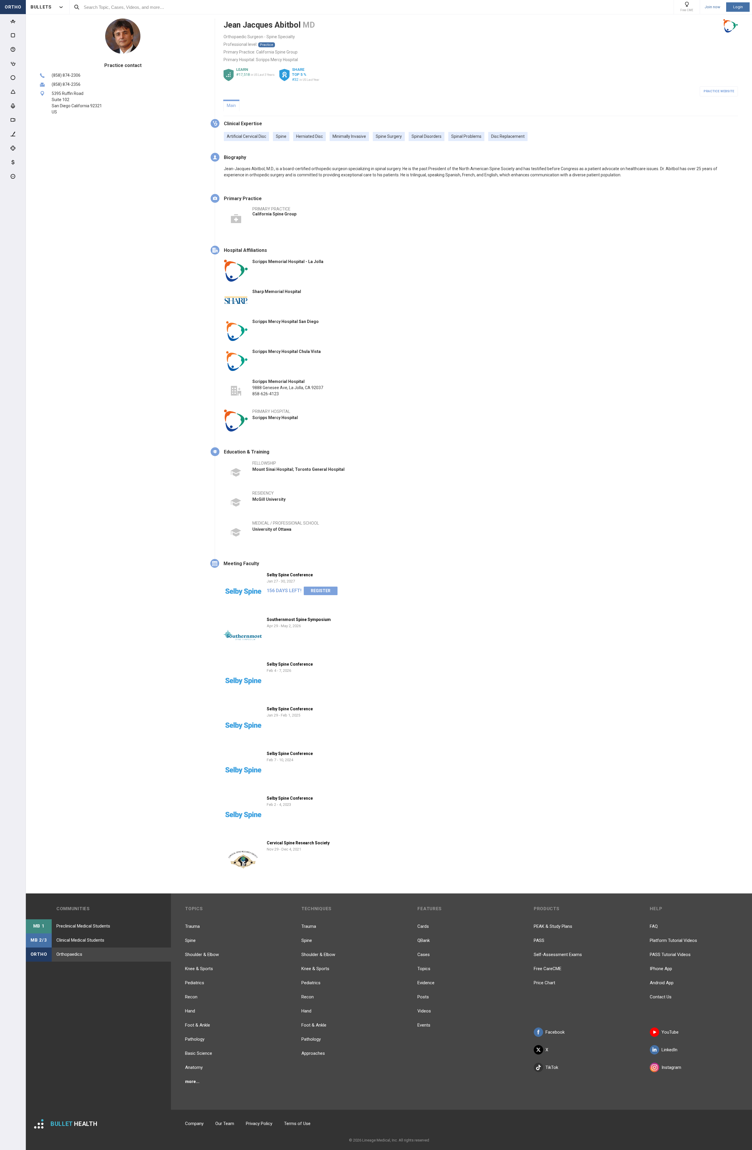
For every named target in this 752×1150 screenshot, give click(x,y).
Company (194, 1123)
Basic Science (198, 1053)
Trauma (192, 926)
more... (192, 1081)
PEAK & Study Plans (553, 926)
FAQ (654, 926)
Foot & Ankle (197, 1025)
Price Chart (544, 982)
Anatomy (194, 1067)
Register (320, 590)
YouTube (670, 1032)
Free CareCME (547, 968)
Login (738, 7)
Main (231, 105)
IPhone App (661, 968)
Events (423, 1025)
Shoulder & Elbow (202, 954)
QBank (423, 940)
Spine (190, 940)
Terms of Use (297, 1123)
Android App (662, 982)
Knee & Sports (199, 968)
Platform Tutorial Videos (673, 940)
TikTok (551, 1067)
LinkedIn (669, 1049)
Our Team (224, 1123)
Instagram (671, 1067)
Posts (423, 997)
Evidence (425, 982)
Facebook (555, 1032)
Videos (424, 1011)
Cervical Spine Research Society (298, 843)
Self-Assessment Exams (558, 954)
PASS (539, 940)
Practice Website (719, 91)
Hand (190, 1011)
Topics (423, 968)
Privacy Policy (259, 1123)
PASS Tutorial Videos (670, 954)
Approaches (313, 1053)
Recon (191, 997)
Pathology (194, 1039)
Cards (423, 926)
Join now (712, 7)
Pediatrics (194, 982)
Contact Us (661, 997)
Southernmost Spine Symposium (299, 619)
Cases (423, 954)
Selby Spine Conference (290, 575)
